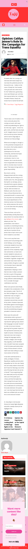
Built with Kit (14, 541)
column (12, 219)
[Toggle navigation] (14, 25)
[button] (27, 1)
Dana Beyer (10, 51)
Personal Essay (5, 35)
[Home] (3, 25)
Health (6, 465)
